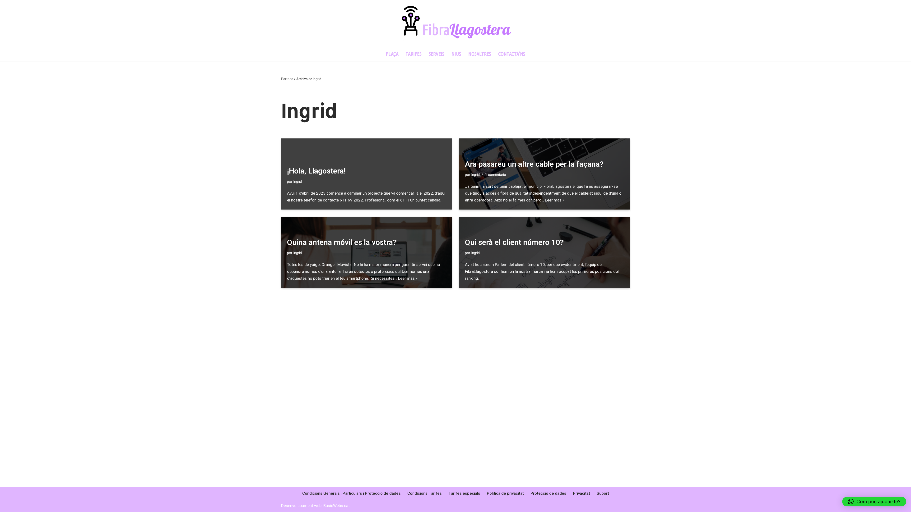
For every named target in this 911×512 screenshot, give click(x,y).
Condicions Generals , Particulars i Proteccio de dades (351, 493)
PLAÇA (392, 54)
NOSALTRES (479, 54)
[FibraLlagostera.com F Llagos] (455, 22)
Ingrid (297, 181)
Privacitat (581, 493)
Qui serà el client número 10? (514, 242)
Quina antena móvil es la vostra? (342, 242)
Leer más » (554, 200)
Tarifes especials (464, 493)
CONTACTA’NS (511, 54)
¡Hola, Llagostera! (316, 170)
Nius (456, 54)
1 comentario (495, 175)
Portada (287, 79)
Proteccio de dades (548, 493)
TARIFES (414, 54)
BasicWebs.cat (336, 505)
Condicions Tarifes (424, 493)
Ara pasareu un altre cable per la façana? (534, 164)
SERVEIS (436, 54)
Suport (603, 493)
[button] (874, 501)
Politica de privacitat (505, 493)
